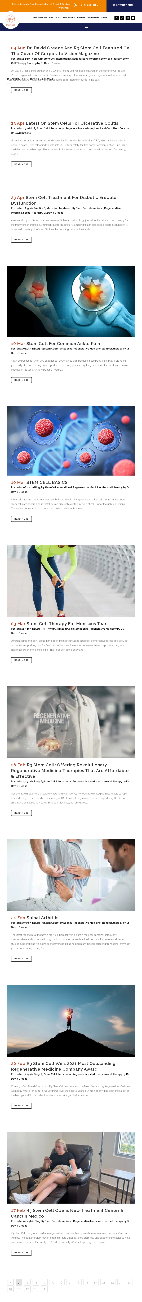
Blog (37, 348)
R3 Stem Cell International (49, 128)
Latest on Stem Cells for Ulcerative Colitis (72, 123)
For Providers (93, 17)
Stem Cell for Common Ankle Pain (63, 343)
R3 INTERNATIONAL (123, 5)
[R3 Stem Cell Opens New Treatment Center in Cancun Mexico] (71, 1168)
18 (36, 1289)
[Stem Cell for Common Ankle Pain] (71, 301)
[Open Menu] (86, 27)
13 (120, 1282)
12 (112, 1282)
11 (103, 1282)
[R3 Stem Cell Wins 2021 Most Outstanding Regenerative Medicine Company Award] (71, 1021)
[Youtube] (133, 18)
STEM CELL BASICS (47, 482)
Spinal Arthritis (42, 917)
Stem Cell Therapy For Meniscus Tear (67, 623)
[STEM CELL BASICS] (71, 440)
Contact (81, 17)
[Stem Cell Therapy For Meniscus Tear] (71, 581)
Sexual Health (31, 212)
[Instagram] (122, 18)
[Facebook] (128, 18)
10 (95, 1282)
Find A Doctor (55, 17)
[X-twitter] (116, 18)
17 (27, 1289)
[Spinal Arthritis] (71, 875)
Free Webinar (69, 17)
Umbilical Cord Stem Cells (109, 128)
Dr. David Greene (21, 133)
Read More (21, 90)
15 (10, 1289)
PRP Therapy (48, 628)
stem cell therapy (112, 348)
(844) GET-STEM (89, 4)
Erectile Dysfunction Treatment (52, 208)
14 (129, 1282)
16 (19, 1289)
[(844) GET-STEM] (76, 5)
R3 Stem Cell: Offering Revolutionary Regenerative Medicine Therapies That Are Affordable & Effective (70, 770)
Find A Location (40, 17)
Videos (104, 17)
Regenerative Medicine (79, 128)
